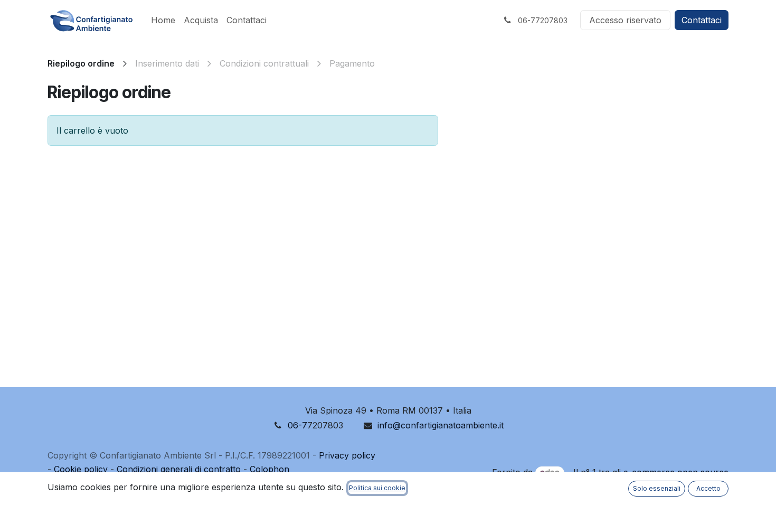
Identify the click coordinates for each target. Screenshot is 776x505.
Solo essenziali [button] (656, 488)
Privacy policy (347, 455)
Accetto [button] (708, 488)
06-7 (297, 425)
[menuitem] (163, 20)
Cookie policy (81, 469)
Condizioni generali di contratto (179, 469)
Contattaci (702, 20)
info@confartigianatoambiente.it (440, 425)
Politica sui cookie (377, 488)
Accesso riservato (625, 20)
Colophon (269, 469)
